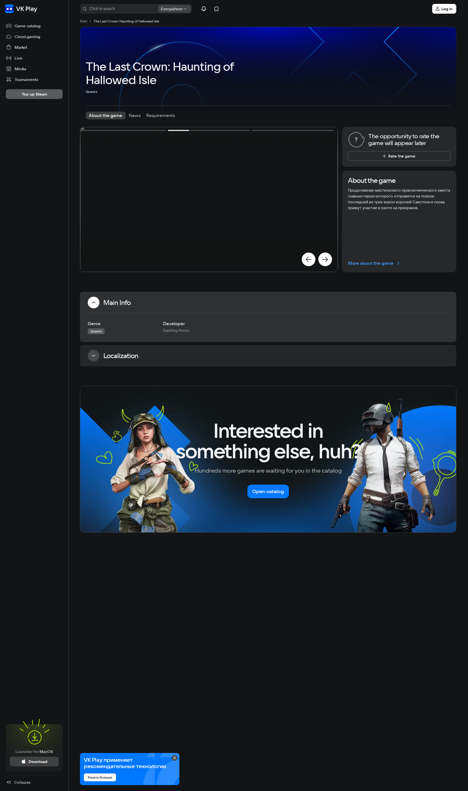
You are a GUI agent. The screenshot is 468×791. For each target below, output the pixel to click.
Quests (91, 91)
